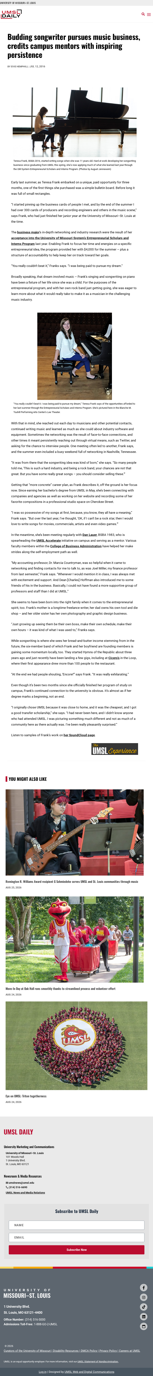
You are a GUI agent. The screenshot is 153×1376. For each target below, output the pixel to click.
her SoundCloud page (79, 735)
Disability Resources (66, 1350)
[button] (149, 14)
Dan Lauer (89, 535)
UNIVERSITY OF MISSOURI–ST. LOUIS (18, 3)
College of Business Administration (76, 546)
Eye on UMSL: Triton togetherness (26, 1096)
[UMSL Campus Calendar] (143, 1326)
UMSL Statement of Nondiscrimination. (97, 1361)
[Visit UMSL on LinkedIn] (143, 1316)
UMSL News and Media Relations (25, 1192)
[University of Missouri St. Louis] (27, 1297)
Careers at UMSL (129, 1350)
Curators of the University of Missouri (27, 1350)
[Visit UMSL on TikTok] (143, 1307)
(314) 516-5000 (35, 1319)
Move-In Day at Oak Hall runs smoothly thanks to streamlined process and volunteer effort (60, 988)
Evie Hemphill (19, 66)
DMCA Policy (89, 1350)
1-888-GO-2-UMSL (45, 1324)
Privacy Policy (108, 1350)
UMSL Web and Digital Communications (89, 1372)
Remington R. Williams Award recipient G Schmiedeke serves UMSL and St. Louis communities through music (72, 881)
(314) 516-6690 (18, 1187)
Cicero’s (114, 658)
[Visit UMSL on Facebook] (143, 1287)
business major (28, 232)
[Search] (143, 14)
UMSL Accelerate (48, 540)
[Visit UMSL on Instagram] (143, 1297)
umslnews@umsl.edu (21, 1182)
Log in (42, 1372)
